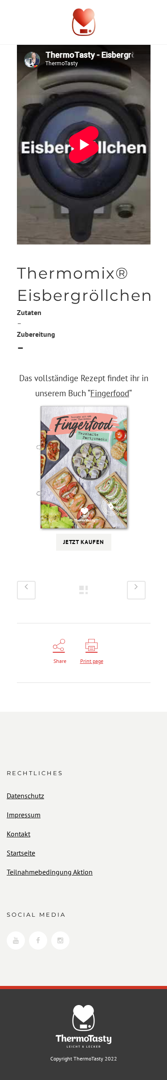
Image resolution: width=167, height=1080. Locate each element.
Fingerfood (109, 393)
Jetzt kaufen (83, 542)
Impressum (24, 814)
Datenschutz (25, 795)
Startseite (21, 852)
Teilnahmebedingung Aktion (50, 871)
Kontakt (18, 833)
